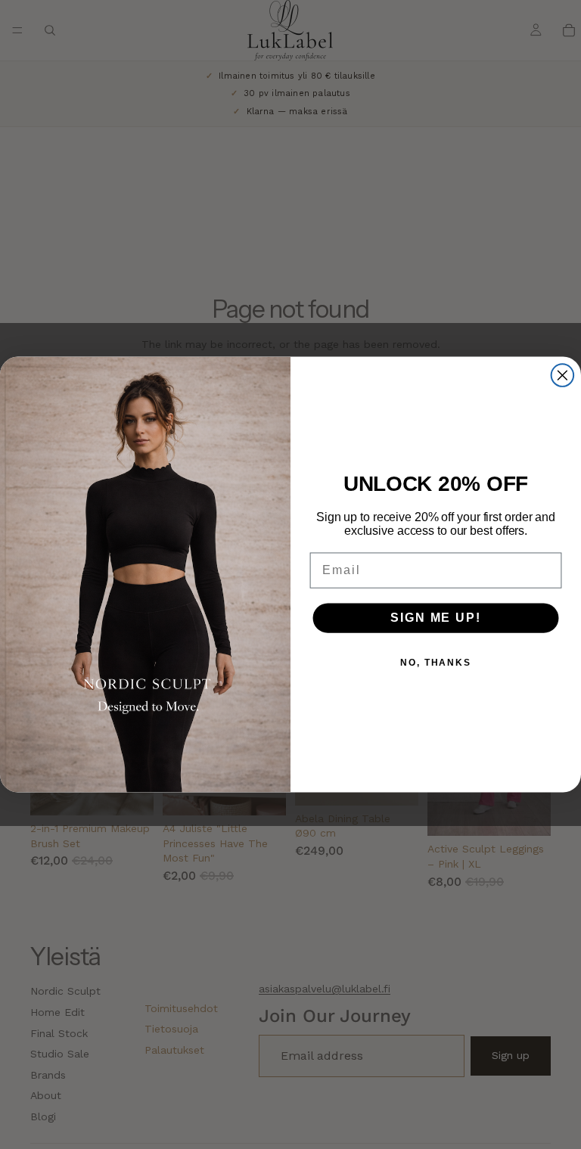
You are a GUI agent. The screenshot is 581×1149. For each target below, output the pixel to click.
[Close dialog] (562, 375)
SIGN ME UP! (435, 617)
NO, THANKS (435, 662)
